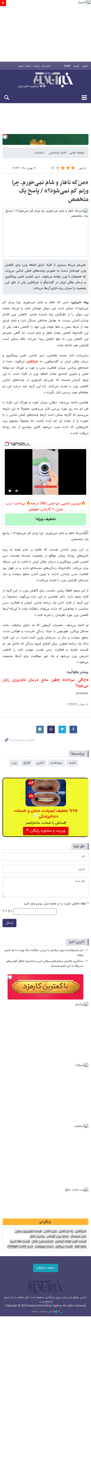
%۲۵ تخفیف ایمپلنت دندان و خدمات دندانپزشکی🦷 (45, 814)
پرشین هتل (37, 1236)
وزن (14, 762)
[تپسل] (5, 136)
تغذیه (72, 762)
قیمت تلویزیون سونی (28, 1231)
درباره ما (36, 66)
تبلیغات (28, 66)
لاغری (40, 762)
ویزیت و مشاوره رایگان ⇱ (45, 831)
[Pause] (10, 491)
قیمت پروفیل (64, 1246)
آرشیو (21, 66)
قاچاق (26, 762)
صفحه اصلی (76, 152)
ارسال (9, 922)
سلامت (38, 152)
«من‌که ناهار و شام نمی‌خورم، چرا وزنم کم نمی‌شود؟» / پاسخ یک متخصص (50, 191)
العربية (76, 66)
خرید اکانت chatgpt (20, 1246)
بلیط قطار (80, 1246)
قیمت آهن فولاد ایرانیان (70, 1241)
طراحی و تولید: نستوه (43, 1312)
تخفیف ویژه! (46, 519)
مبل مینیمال (78, 1236)
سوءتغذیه (56, 762)
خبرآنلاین (45, 80)
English (67, 66)
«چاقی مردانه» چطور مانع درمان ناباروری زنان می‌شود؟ (45, 682)
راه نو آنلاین (65, 1231)
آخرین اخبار (76, 942)
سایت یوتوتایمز (44, 1246)
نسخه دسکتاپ (45, 1267)
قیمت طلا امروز (20, 1241)
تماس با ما (46, 66)
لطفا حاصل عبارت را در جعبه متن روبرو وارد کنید (56, 903)
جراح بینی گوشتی (57, 1236)
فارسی (84, 66)
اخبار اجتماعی (57, 152)
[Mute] (17, 491)
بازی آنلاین (50, 1231)
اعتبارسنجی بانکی (42, 1241)
